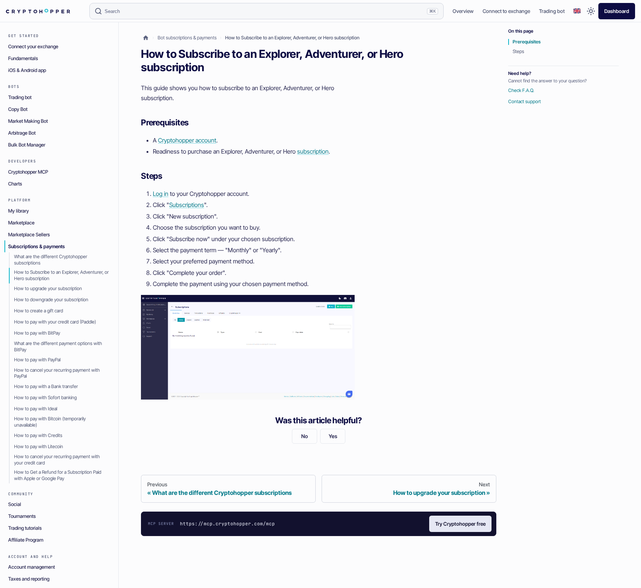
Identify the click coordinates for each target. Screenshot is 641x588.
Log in (160, 193)
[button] (577, 11)
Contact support (524, 101)
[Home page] (146, 38)
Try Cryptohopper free (460, 524)
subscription (313, 151)
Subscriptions (186, 204)
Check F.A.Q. (521, 90)
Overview (463, 11)
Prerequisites (526, 42)
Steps (518, 51)
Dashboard (616, 11)
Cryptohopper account (187, 140)
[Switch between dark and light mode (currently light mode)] (591, 11)
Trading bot (552, 11)
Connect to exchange (506, 11)
